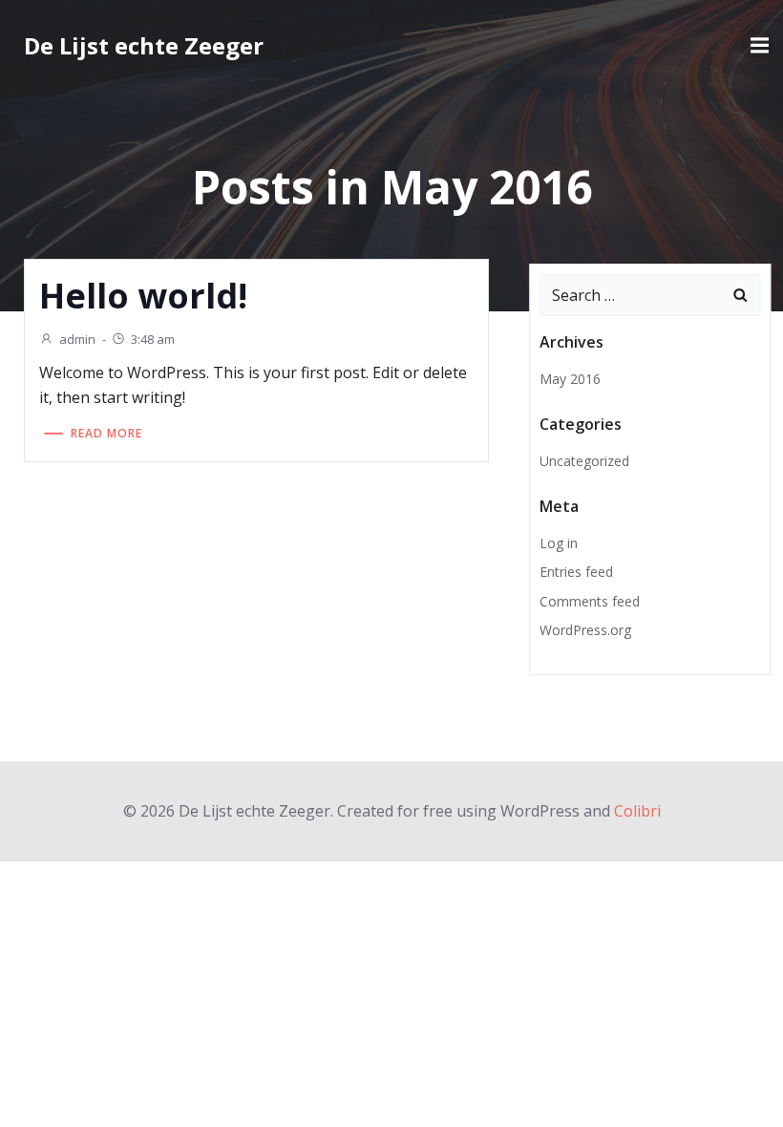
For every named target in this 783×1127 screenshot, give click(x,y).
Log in (559, 543)
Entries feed (576, 572)
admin (77, 339)
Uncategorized (584, 461)
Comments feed (590, 601)
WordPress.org (585, 630)
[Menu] (757, 46)
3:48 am (153, 339)
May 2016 (570, 379)
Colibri (637, 810)
